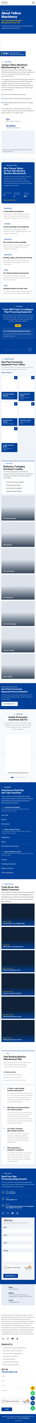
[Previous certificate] (3, 753)
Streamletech (26, 1418)
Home (2, 10)
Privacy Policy (18, 1420)
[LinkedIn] (3, 1213)
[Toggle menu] (33, 3)
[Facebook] (8, 1213)
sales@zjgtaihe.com (14, 1302)
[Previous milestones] (6, 349)
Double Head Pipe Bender (10, 1362)
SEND (7, 1409)
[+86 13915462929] (33, 1398)
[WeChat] (33, 1408)
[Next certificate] (32, 753)
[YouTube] (12, 1213)
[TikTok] (17, 1213)
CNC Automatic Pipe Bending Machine (14, 1348)
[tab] (12, 777)
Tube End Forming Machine (11, 1364)
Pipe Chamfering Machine (10, 1356)
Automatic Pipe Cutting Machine (12, 1353)
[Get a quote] (33, 1388)
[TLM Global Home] (5, 2)
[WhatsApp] (33, 1393)
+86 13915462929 (13, 1289)
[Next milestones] (30, 349)
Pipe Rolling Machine (9, 1359)
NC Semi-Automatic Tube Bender (12, 1351)
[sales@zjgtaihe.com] (33, 1403)
